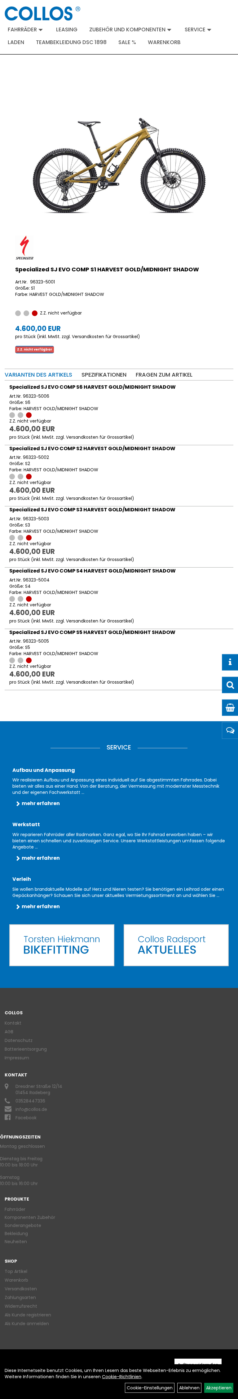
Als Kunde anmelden (27, 1323)
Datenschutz (19, 1040)
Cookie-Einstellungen (150, 1388)
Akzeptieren (218, 1388)
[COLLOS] (42, 13)
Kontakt (13, 1023)
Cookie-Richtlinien (121, 1377)
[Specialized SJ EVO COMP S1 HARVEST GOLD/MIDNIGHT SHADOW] (119, 166)
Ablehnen (189, 1388)
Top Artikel (16, 1271)
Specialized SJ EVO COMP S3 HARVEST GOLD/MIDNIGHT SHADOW (92, 509)
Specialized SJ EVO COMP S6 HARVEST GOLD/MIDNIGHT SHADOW (92, 387)
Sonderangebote (23, 1225)
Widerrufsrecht (21, 1306)
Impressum (17, 1058)
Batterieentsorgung (26, 1049)
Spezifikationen (104, 374)
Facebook (26, 1118)
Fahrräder (22, 29)
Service (195, 29)
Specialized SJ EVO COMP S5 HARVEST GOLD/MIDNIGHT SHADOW (92, 632)
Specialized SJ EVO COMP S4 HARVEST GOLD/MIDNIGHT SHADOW (92, 570)
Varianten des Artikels (38, 374)
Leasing (66, 29)
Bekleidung (16, 1233)
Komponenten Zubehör (30, 1217)
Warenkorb (164, 42)
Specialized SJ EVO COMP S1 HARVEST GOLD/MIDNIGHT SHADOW (107, 269)
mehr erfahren (41, 803)
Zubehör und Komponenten (127, 29)
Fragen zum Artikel (164, 374)
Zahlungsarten (20, 1297)
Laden (16, 42)
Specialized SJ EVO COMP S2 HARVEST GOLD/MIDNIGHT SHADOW (92, 448)
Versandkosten (21, 1289)
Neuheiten (16, 1241)
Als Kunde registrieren (28, 1315)
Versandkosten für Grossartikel (105, 336)
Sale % (127, 42)
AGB (9, 1032)
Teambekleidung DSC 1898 (71, 42)
